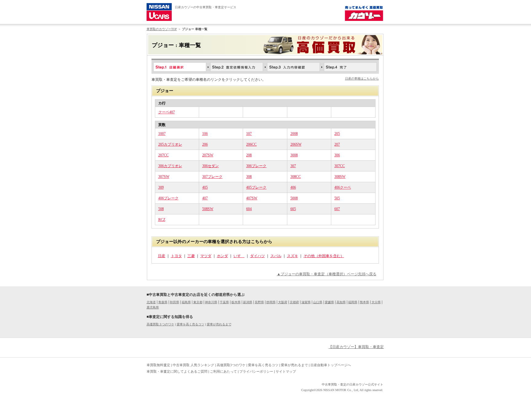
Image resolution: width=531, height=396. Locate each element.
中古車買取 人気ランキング (193, 365)
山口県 (317, 302)
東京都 (198, 302)
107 (249, 133)
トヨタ (176, 256)
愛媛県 (329, 302)
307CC (339, 166)
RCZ (161, 220)
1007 (162, 133)
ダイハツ (257, 256)
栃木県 (236, 302)
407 (205, 198)
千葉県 (224, 302)
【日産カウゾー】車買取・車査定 (356, 347)
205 (337, 133)
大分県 (376, 302)
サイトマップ (286, 371)
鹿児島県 (153, 307)
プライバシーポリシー (256, 371)
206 (205, 144)
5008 (294, 198)
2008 (294, 133)
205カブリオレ (170, 144)
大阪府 (282, 302)
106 (205, 133)
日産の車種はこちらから (362, 78)
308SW (339, 176)
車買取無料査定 (158, 365)
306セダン (210, 166)
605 (293, 209)
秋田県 (174, 302)
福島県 (186, 302)
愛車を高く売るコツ (190, 324)
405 (205, 187)
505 (337, 198)
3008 (294, 155)
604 (249, 209)
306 (337, 155)
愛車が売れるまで (219, 324)
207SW (207, 155)
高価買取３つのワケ (160, 324)
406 (293, 187)
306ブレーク (256, 166)
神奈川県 (211, 302)
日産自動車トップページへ (330, 365)
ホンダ (222, 256)
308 (249, 176)
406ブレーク (168, 198)
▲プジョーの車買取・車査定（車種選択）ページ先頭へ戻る (326, 274)
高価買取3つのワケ (231, 365)
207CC (163, 155)
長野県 (259, 302)
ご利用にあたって (223, 371)
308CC (295, 176)
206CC (251, 144)
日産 (161, 256)
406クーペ (342, 187)
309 (161, 187)
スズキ (292, 256)
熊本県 (364, 302)
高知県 (341, 302)
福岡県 (352, 302)
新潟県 (247, 302)
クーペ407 (166, 112)
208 (249, 155)
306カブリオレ (170, 166)
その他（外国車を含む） (324, 256)
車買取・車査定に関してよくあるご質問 (177, 371)
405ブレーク (256, 187)
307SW (163, 176)
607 (337, 209)
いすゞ (239, 256)
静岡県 (271, 302)
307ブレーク (212, 176)
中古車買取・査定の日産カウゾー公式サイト (352, 384)
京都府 (294, 302)
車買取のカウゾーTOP (162, 29)
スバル (275, 256)
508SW (207, 209)
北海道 (151, 302)
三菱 (191, 256)
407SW (251, 198)
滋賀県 (306, 302)
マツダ (205, 256)
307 (293, 166)
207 (337, 144)
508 (161, 209)
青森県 (162, 302)
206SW (295, 144)
